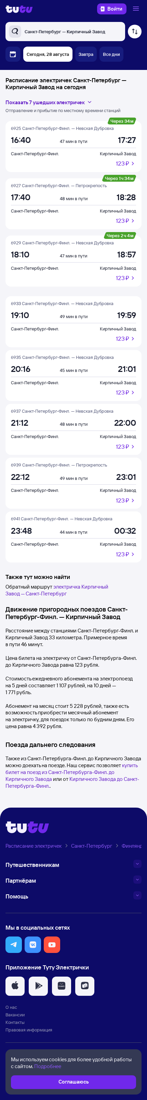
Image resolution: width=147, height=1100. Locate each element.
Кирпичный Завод (118, 153)
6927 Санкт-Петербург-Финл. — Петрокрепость (59, 185)
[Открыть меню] (137, 9)
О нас (11, 1007)
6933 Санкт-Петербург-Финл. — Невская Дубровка (62, 303)
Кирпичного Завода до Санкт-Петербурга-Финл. (72, 782)
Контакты (15, 1022)
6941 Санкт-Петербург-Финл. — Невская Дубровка (61, 518)
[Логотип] (19, 9)
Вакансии (15, 1014)
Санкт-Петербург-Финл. (35, 153)
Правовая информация (28, 1029)
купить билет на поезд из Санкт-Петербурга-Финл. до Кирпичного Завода (71, 772)
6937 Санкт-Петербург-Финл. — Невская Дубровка (62, 411)
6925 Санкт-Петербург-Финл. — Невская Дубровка (62, 128)
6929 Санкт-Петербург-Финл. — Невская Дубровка (62, 242)
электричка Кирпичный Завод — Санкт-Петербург (56, 590)
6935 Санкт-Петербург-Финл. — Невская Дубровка (62, 357)
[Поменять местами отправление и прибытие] (135, 31)
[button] (13, 944)
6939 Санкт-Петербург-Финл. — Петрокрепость (59, 465)
